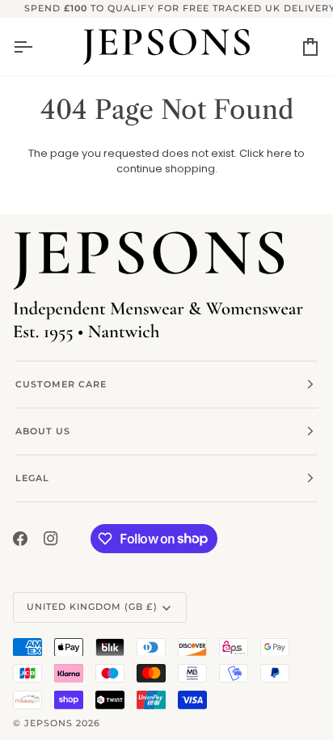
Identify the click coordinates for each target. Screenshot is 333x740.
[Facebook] (20, 538)
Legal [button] (32, 478)
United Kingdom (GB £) (92, 606)
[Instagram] (51, 538)
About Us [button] (42, 431)
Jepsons (48, 723)
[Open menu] (37, 47)
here (279, 153)
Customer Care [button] (61, 384)
